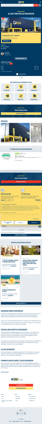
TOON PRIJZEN (6, 41)
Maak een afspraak (20, 181)
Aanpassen (20, 222)
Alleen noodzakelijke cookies (8, 223)
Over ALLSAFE (18, 396)
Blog (2, 398)
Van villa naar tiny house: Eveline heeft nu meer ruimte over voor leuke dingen (30, 262)
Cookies (21, 421)
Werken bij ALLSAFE (32, 396)
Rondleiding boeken (20, 388)
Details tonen (36, 218)
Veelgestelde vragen (32, 398)
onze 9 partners (7, 206)
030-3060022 (3, 48)
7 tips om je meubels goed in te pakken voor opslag (10, 261)
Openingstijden (18, 398)
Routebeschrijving (20, 58)
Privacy (10, 421)
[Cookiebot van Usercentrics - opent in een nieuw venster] (36, 200)
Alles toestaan (34, 222)
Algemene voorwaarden (15, 421)
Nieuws (3, 396)
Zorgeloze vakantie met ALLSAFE (9, 290)
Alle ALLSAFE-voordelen (5, 372)
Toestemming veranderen (27, 421)
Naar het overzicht (20, 303)
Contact (17, 400)
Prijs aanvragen (20, 385)
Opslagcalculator (32, 400)
